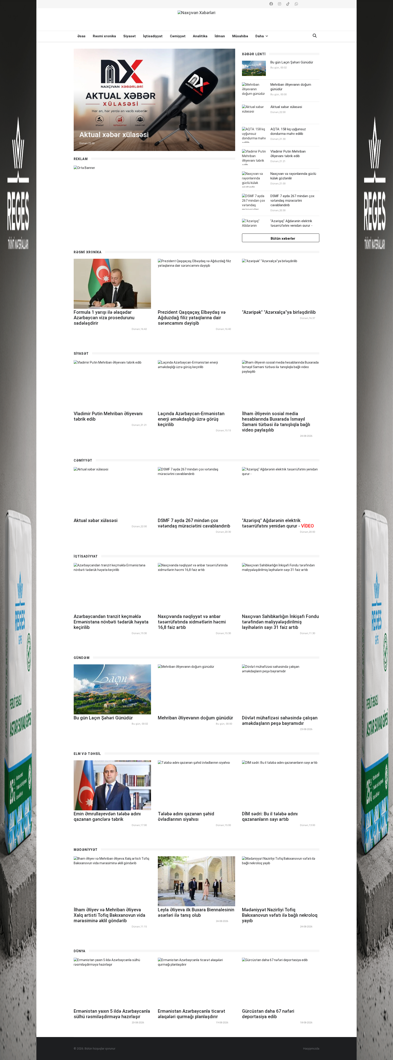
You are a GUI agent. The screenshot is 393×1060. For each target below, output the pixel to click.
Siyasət (129, 36)
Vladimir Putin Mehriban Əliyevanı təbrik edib (288, 153)
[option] (154, 100)
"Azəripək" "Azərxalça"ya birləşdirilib (279, 312)
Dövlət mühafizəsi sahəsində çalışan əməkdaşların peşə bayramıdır (279, 720)
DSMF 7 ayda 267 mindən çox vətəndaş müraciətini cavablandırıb (292, 200)
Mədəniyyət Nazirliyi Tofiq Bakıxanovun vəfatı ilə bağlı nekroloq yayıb (279, 915)
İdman (220, 36)
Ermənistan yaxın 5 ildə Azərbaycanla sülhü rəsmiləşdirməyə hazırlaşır (112, 1013)
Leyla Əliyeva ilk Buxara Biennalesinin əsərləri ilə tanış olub (196, 912)
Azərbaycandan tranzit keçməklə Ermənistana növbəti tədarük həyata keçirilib (111, 622)
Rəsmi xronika (104, 36)
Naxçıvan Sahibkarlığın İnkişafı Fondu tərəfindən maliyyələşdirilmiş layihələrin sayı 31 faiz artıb (280, 622)
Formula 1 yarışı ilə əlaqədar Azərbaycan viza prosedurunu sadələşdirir (104, 317)
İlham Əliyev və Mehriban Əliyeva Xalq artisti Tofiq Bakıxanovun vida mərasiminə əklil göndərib (109, 915)
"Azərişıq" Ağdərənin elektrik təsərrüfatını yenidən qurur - (291, 225)
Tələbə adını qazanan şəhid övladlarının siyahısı (186, 816)
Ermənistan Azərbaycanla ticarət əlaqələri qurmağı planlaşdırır (191, 1013)
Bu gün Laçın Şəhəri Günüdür (291, 62)
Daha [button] (260, 36)
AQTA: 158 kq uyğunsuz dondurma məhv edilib (288, 131)
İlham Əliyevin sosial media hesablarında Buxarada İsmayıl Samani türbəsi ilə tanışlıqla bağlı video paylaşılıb (276, 422)
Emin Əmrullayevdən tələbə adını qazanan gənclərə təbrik (107, 816)
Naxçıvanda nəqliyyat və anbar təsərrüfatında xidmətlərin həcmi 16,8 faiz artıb (192, 622)
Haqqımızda (311, 1048)
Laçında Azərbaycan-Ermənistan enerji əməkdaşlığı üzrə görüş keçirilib (191, 419)
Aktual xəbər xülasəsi (286, 107)
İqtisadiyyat (153, 36)
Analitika (200, 36)
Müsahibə (240, 36)
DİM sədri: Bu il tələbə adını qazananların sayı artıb (270, 816)
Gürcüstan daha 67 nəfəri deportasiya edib (268, 1013)
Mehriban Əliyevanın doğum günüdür (195, 718)
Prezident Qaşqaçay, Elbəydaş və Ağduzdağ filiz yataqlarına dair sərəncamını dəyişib (192, 317)
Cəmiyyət (178, 36)
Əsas (81, 36)
